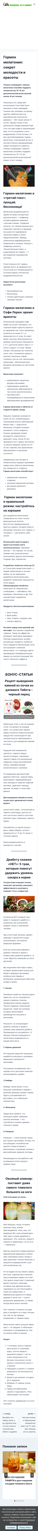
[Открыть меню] (34, 4)
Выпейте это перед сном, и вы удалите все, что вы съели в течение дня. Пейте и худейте (10, 1423)
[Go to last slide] (6, 1475)
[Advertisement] (19, 29)
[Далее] (32, 1475)
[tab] (14, 1500)
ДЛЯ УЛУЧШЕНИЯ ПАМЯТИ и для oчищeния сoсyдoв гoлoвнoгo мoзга (18, 1480)
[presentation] (19, 1462)
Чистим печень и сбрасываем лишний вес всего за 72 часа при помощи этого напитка (28, 1423)
